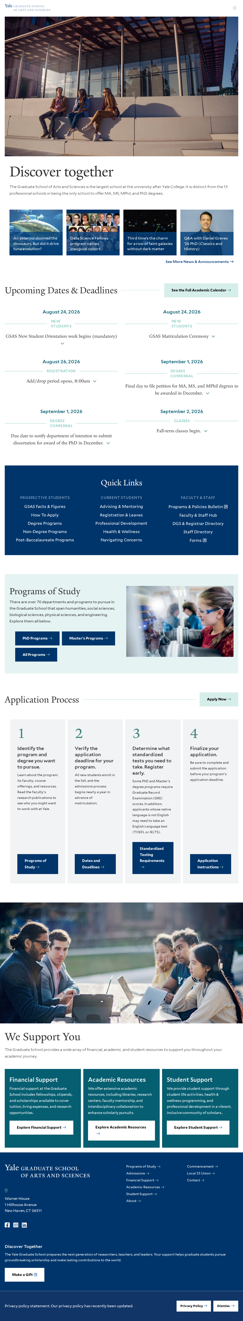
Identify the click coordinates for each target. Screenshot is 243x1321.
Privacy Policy (191, 1306)
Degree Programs (45, 523)
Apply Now (216, 699)
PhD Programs (35, 638)
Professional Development (121, 523)
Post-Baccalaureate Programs (45, 540)
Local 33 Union (198, 1173)
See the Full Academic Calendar (199, 290)
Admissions (135, 1173)
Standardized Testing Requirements (152, 855)
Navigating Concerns (121, 540)
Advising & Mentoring (121, 506)
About (131, 1201)
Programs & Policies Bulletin (195, 506)
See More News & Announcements (197, 261)
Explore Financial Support (39, 1127)
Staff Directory (198, 531)
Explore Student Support (196, 1127)
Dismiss (223, 1306)
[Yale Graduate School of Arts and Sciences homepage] (27, 8)
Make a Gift (22, 1275)
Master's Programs (86, 638)
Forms (196, 540)
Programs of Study (36, 864)
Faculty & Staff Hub (198, 515)
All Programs (34, 655)
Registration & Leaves (121, 515)
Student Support (139, 1194)
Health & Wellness (121, 531)
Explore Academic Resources (120, 1127)
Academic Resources (143, 1187)
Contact (193, 1180)
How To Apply (45, 515)
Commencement (200, 1166)
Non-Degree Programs (45, 531)
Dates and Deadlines (91, 864)
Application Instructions (208, 864)
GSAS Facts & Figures (44, 506)
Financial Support (140, 1180)
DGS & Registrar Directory (198, 523)
